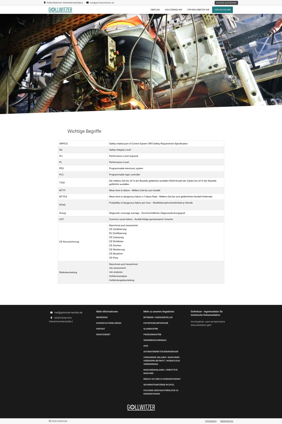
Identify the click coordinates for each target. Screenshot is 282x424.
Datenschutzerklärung (108, 323)
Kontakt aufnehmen (226, 2)
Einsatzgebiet (103, 334)
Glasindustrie (150, 329)
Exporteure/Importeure (155, 323)
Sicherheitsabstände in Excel (158, 385)
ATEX (145, 346)
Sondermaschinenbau (154, 340)
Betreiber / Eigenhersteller (157, 317)
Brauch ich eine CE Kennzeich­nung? (162, 379)
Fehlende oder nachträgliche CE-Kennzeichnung (161, 392)
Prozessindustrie (152, 334)
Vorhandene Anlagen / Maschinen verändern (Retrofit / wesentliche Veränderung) (161, 360)
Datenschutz (226, 421)
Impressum (102, 317)
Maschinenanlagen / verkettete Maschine (160, 371)
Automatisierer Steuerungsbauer (160, 352)
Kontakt (100, 329)
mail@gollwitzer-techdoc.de (102, 3)
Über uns (155, 10)
